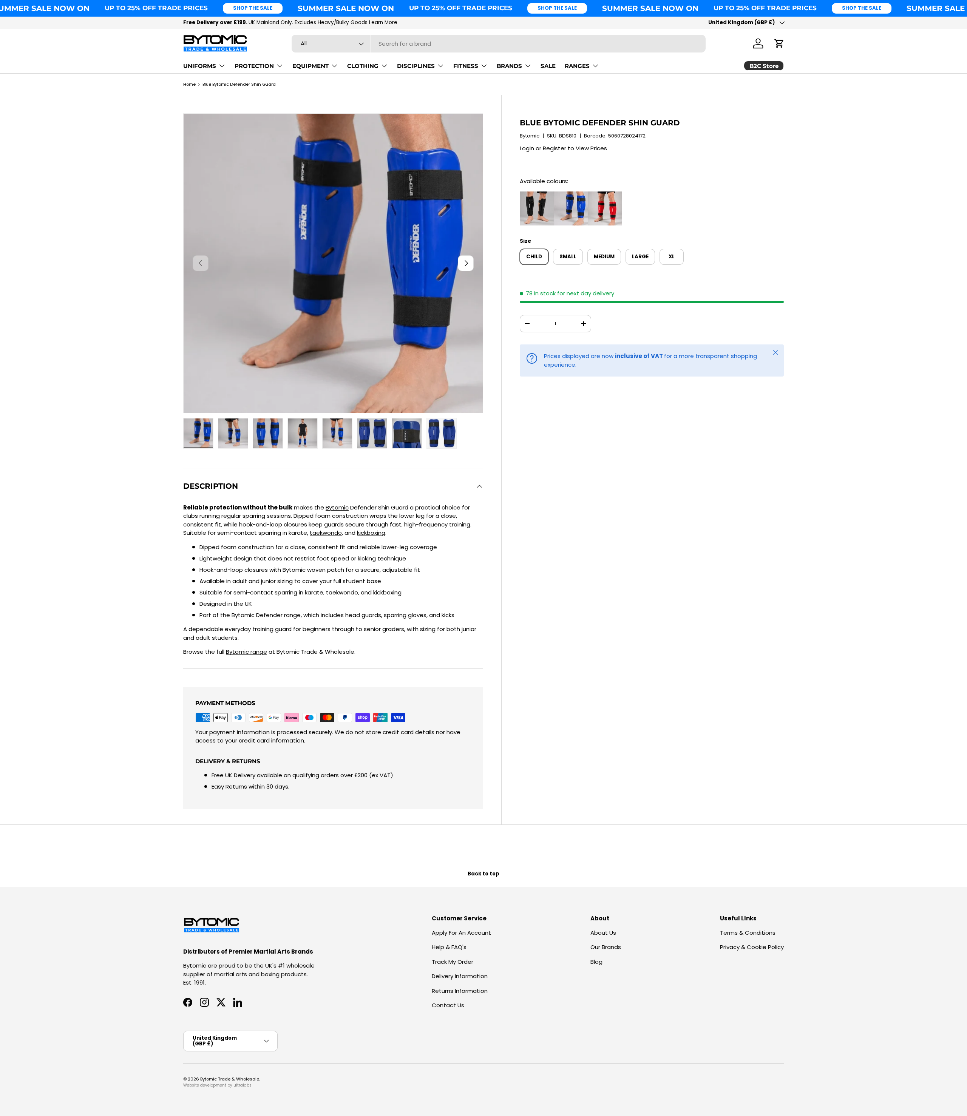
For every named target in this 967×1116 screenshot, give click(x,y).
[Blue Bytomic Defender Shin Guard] (571, 195)
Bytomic (529, 136)
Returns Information (460, 991)
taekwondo (326, 533)
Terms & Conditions (747, 933)
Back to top (483, 873)
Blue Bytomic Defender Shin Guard (239, 84)
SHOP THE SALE (252, 8)
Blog (596, 962)
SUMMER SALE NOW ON (346, 8)
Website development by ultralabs (217, 1085)
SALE (548, 65)
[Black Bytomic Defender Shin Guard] (537, 195)
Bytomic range (246, 652)
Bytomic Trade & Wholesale (229, 1079)
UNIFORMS (199, 65)
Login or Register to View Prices (563, 148)
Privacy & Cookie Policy (752, 947)
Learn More (383, 22)
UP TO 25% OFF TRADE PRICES (156, 8)
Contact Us (448, 1005)
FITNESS (465, 65)
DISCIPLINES (416, 65)
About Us (603, 933)
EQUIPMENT (310, 65)
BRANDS (509, 65)
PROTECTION (254, 65)
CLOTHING (362, 65)
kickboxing (371, 533)
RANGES (577, 65)
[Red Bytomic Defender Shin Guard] (605, 195)
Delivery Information (460, 976)
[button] (779, 43)
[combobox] (499, 43)
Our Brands (605, 947)
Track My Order (452, 962)
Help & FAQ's (449, 947)
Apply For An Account (461, 933)
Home (189, 84)
